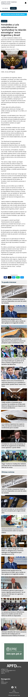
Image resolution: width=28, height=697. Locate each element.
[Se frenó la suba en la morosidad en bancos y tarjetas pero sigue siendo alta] (14, 501)
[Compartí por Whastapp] (18, 277)
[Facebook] (12, 687)
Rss (14, 690)
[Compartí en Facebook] (5, 277)
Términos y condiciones (14, 692)
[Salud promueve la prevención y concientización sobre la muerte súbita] (14, 521)
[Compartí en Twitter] (9, 277)
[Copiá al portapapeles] (22, 277)
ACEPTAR (13, 8)
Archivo (14, 691)
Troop (18, 695)
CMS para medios (12, 695)
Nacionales (4, 21)
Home (2, 681)
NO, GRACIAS (5, 8)
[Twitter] (16, 687)
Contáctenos (3, 683)
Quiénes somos (4, 682)
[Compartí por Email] (14, 277)
